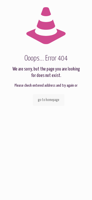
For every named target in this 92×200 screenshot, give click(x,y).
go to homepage (48, 100)
